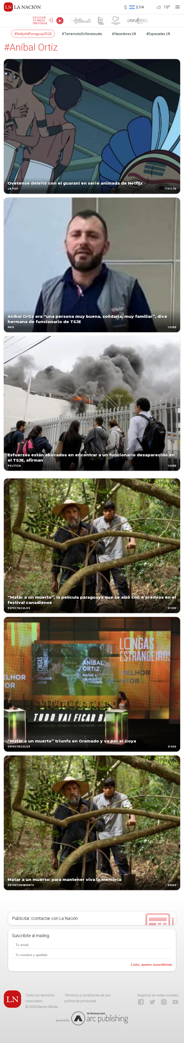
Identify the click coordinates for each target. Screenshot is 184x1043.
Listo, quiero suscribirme (151, 964)
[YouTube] (175, 1002)
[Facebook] (141, 1002)
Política (14, 465)
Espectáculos (19, 608)
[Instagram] (164, 1002)
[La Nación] (22, 7)
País (11, 327)
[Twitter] (152, 1002)
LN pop (13, 188)
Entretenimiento (21, 885)
